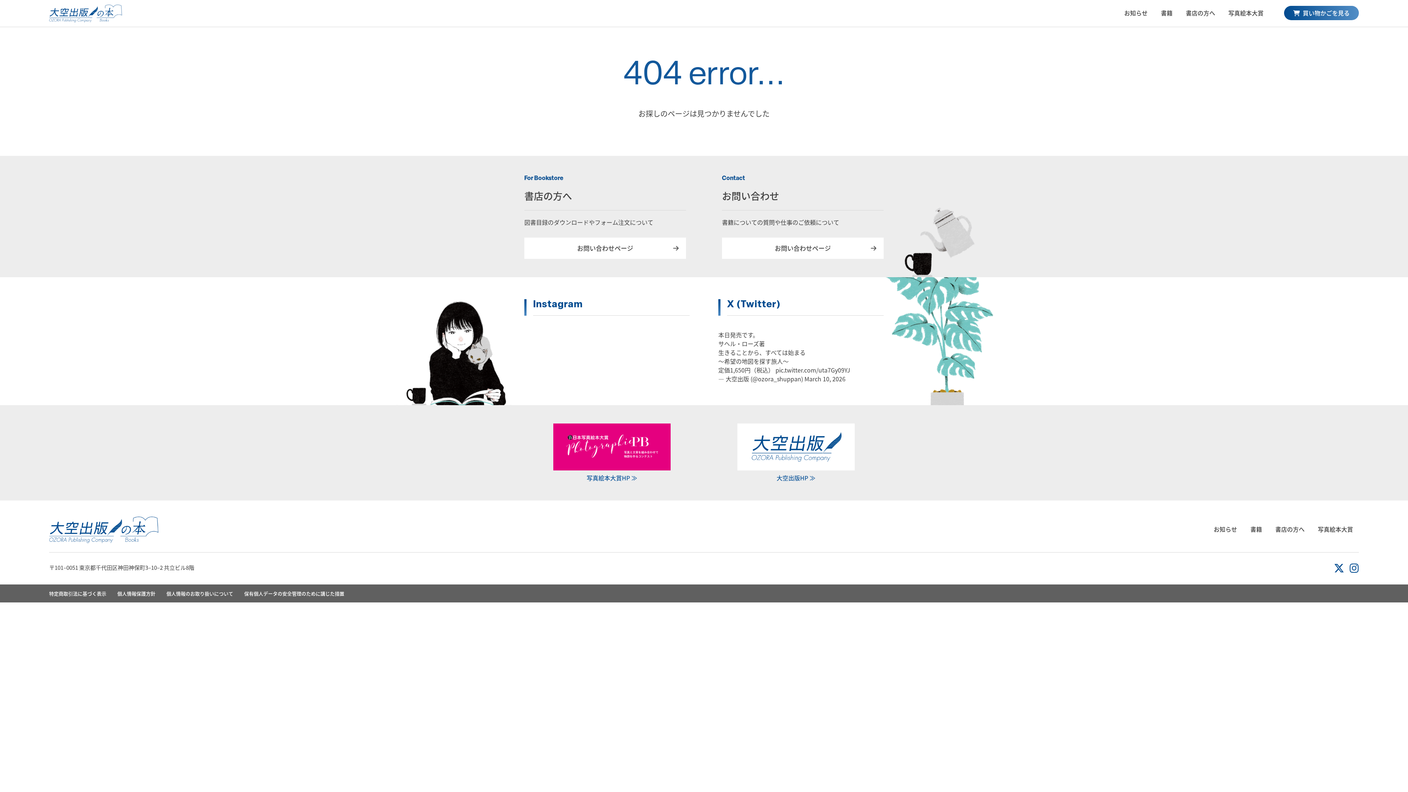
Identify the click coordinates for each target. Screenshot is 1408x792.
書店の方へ (1200, 12)
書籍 (1167, 12)
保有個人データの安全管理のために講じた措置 (294, 593)
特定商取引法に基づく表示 (77, 593)
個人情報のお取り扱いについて (199, 593)
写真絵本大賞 (1246, 12)
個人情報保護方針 (136, 593)
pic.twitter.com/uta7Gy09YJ (813, 370)
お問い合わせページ (605, 248)
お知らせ (1136, 12)
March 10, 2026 (825, 378)
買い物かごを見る (1325, 12)
